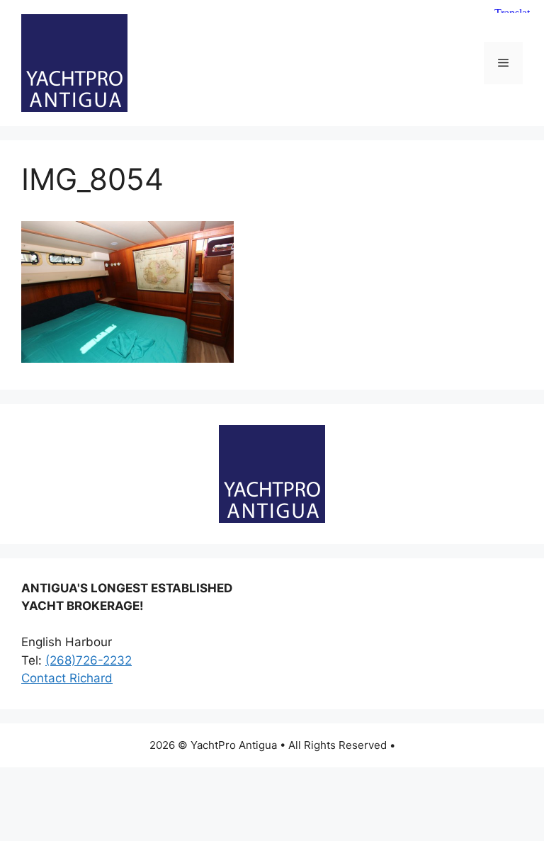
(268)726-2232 (88, 660)
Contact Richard (67, 678)
